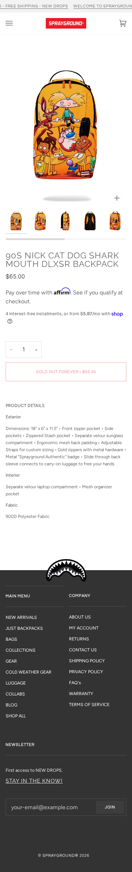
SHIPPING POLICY (87, 660)
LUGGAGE (16, 683)
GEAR (11, 661)
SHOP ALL (16, 715)
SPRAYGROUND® (60, 856)
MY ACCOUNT (84, 628)
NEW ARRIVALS (21, 617)
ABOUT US (80, 617)
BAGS (11, 639)
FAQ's (75, 682)
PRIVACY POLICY (86, 671)
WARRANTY (81, 693)
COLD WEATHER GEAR (28, 672)
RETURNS (79, 638)
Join (110, 807)
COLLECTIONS (21, 650)
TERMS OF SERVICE (89, 704)
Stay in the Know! (34, 781)
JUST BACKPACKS (24, 628)
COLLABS (15, 694)
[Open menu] (16, 23)
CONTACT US (83, 649)
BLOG (11, 704)
